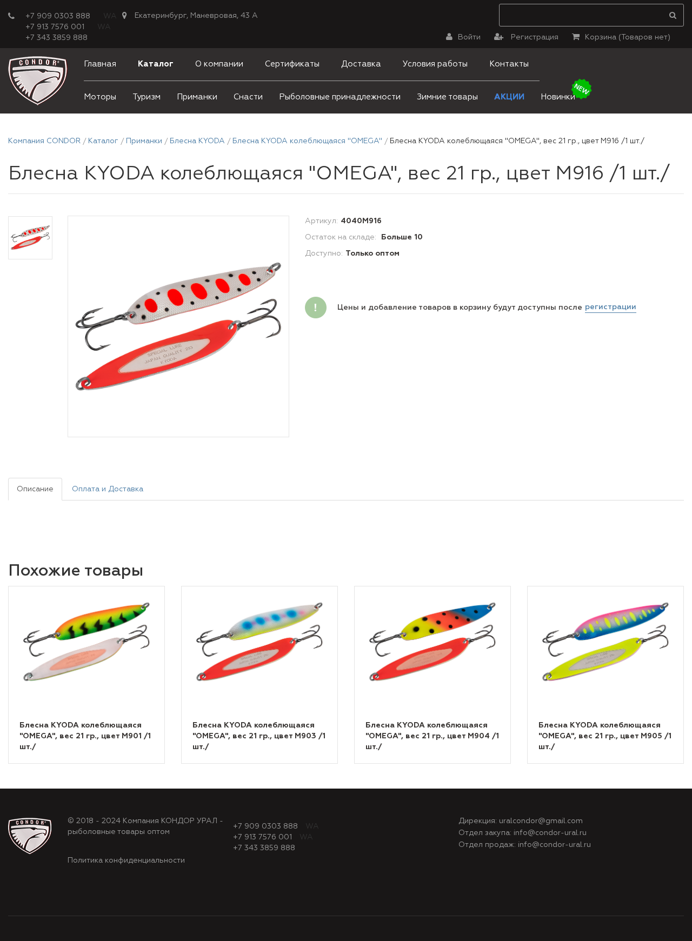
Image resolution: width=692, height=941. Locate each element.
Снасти (248, 97)
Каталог (156, 64)
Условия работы (435, 64)
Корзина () (627, 37)
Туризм (146, 97)
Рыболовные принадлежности (340, 97)
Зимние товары (447, 97)
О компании (219, 64)
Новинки (558, 97)
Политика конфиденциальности (126, 860)
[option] (178, 327)
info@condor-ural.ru (550, 833)
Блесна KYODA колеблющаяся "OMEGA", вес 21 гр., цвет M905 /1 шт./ (604, 736)
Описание (35, 489)
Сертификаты (292, 64)
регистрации (610, 307)
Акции (509, 97)
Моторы (100, 97)
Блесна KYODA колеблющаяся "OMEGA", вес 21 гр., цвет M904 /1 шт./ (432, 736)
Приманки (197, 97)
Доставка (361, 64)
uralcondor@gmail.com (541, 821)
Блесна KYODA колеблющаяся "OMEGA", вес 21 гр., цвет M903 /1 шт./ (258, 736)
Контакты (509, 64)
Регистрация (533, 37)
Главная (100, 64)
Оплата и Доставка (107, 489)
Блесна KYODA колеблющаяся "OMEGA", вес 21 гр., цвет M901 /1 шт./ (85, 736)
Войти (469, 37)
